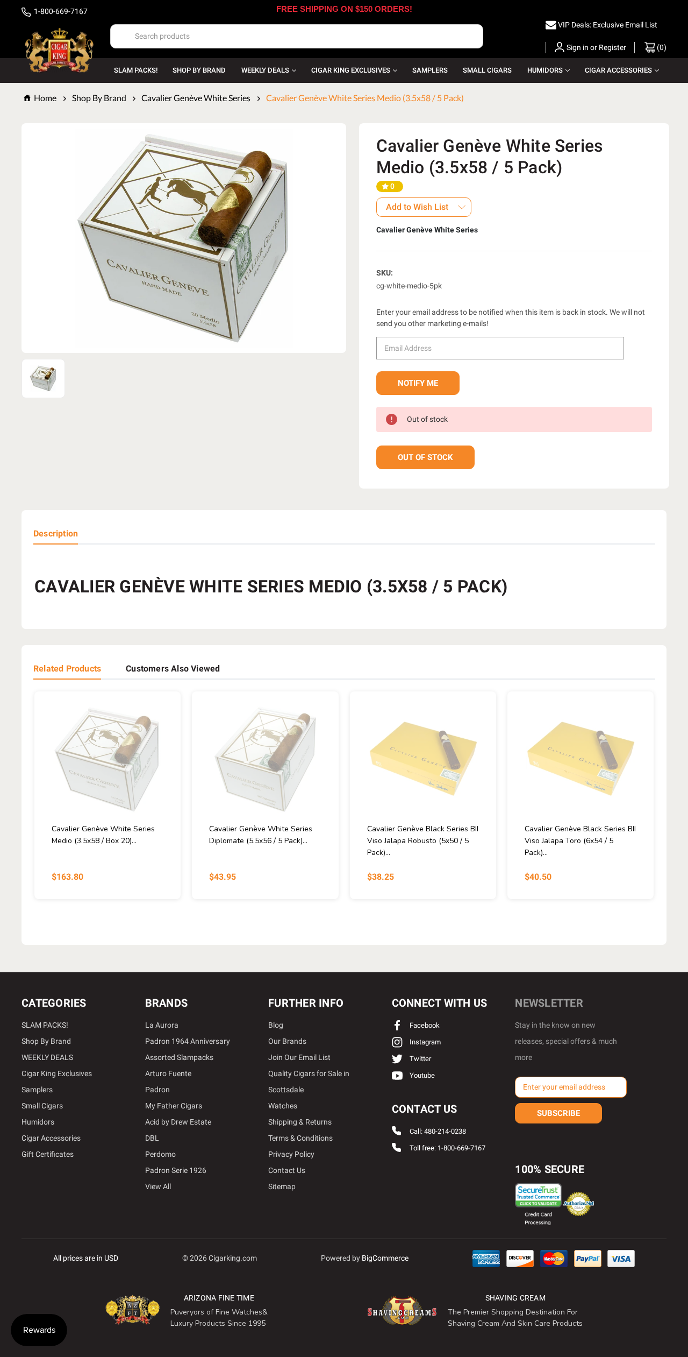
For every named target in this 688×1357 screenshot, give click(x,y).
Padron (157, 1089)
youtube (421, 1075)
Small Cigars (487, 70)
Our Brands (287, 1041)
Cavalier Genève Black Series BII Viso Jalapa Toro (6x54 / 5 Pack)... (580, 841)
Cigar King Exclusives (350, 70)
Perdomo (160, 1154)
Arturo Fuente (168, 1073)
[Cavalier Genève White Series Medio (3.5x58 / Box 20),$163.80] (107, 759)
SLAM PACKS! (135, 70)
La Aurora (161, 1025)
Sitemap (282, 1186)
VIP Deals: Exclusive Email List (607, 24)
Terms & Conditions (300, 1138)
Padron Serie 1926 (175, 1170)
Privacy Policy (291, 1154)
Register (612, 47)
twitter (419, 1059)
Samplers (430, 70)
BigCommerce (385, 1258)
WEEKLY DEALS (265, 70)
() (660, 47)
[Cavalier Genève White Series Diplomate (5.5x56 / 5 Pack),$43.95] (265, 759)
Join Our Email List (299, 1057)
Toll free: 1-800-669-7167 (447, 1148)
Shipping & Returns (300, 1122)
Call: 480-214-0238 (438, 1131)
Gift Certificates (48, 1154)
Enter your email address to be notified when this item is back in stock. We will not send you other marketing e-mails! (510, 318)
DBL (152, 1138)
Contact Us (286, 1170)
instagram (424, 1042)
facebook (424, 1025)
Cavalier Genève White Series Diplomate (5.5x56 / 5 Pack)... (260, 835)
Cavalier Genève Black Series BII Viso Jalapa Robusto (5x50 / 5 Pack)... (422, 841)
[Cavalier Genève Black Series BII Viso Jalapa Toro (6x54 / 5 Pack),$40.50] (580, 759)
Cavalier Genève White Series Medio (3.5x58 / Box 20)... (103, 835)
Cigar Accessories (618, 70)
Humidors (545, 70)
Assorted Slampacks (179, 1057)
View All (158, 1186)
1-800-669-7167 (60, 11)
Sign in (578, 47)
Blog (275, 1025)
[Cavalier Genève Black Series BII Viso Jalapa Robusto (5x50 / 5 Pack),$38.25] (423, 759)
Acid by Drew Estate (178, 1122)
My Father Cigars (173, 1105)
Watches (282, 1105)
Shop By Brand (199, 70)
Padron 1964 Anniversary (187, 1041)
